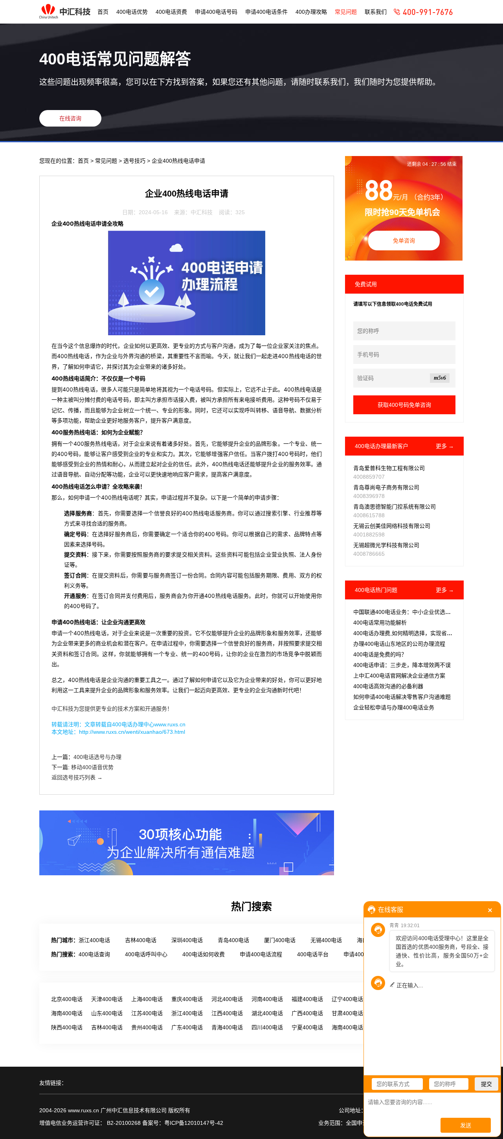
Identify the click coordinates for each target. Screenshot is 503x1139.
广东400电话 (187, 1027)
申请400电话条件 (266, 12)
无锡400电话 (326, 940)
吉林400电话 (140, 940)
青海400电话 (227, 1027)
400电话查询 (94, 954)
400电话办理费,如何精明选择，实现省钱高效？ (411, 633)
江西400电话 (227, 1013)
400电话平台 (313, 954)
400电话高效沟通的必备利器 (388, 686)
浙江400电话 (94, 940)
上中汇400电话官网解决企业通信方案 (399, 675)
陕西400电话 (67, 1027)
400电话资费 (171, 12)
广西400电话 (307, 1013)
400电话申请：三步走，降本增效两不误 (402, 665)
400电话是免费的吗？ (380, 654)
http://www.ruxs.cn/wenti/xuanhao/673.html (132, 732)
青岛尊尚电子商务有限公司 (386, 487)
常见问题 (346, 12)
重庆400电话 (187, 999)
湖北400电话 (267, 1013)
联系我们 (376, 12)
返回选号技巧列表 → (77, 777)
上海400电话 (147, 999)
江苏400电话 (147, 1013)
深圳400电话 (187, 940)
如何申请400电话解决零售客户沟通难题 (402, 697)
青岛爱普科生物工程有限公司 (389, 468)
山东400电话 (107, 1013)
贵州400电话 (147, 1027)
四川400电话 (267, 1027)
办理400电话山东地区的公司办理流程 (399, 644)
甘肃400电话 (347, 1013)
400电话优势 (132, 12)
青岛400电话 (233, 940)
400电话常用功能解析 (380, 622)
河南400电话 (267, 999)
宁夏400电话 (307, 1027)
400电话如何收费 (203, 954)
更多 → (445, 446)
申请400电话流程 (261, 954)
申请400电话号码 (216, 12)
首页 (102, 12)
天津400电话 (107, 999)
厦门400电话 (280, 940)
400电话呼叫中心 (146, 954)
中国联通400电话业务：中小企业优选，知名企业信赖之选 (424, 612)
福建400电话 (307, 999)
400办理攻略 (311, 12)
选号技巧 (135, 161)
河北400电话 (227, 999)
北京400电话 (67, 999)
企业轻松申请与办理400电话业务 (393, 707)
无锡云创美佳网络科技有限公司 (391, 526)
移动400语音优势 (92, 767)
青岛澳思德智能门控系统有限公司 (394, 506)
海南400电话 (67, 1013)
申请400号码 (359, 954)
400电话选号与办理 (97, 757)
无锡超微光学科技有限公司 (386, 545)
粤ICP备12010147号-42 (193, 1123)
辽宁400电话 (347, 999)
